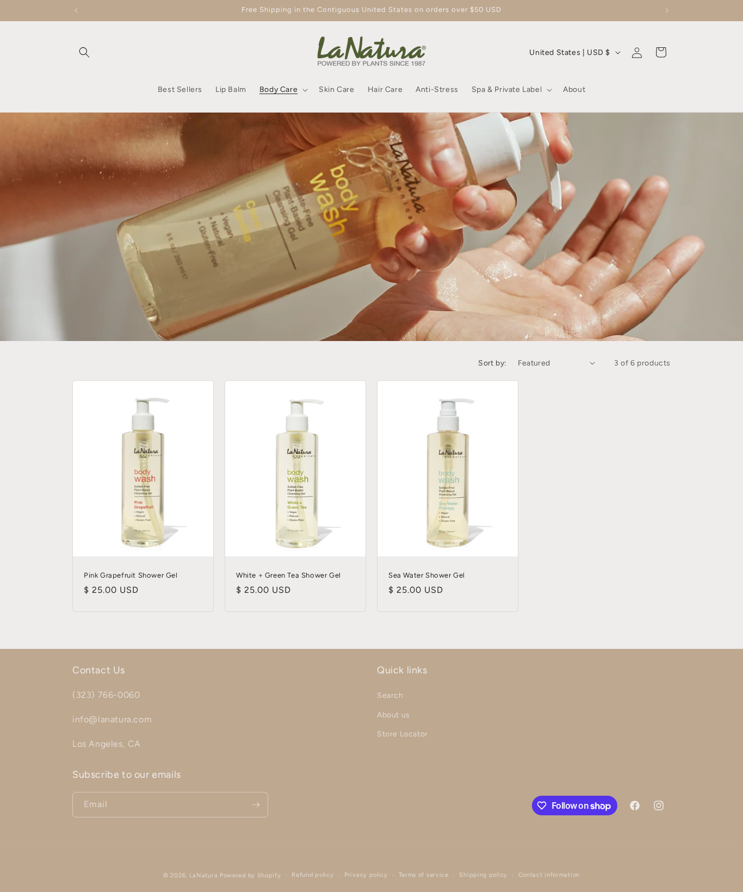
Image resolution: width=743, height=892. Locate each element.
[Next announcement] (667, 10)
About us (393, 715)
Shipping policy (483, 874)
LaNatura (203, 875)
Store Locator (402, 734)
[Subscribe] (256, 804)
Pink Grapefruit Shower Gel (131, 575)
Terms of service (424, 874)
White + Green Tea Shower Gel (288, 575)
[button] (84, 52)
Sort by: (492, 363)
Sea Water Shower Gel (426, 575)
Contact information (549, 874)
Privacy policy (366, 874)
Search (390, 696)
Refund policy (312, 874)
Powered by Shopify (250, 875)
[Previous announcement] (76, 10)
